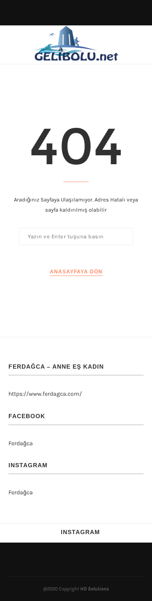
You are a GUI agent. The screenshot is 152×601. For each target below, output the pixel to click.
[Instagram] (80, 559)
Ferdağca (20, 443)
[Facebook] (71, 559)
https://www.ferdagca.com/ (45, 393)
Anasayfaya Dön (76, 272)
